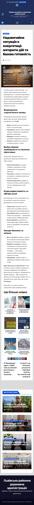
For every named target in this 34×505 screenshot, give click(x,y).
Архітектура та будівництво (11, 420)
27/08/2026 (9, 409)
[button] (31, 22)
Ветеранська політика (10, 439)
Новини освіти (8, 458)
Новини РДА (6, 33)
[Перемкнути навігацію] (17, 22)
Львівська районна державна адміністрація (20, 13)
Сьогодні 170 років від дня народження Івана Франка (15, 406)
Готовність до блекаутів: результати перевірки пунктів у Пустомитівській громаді (24, 370)
